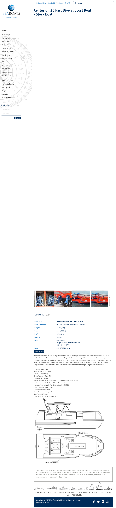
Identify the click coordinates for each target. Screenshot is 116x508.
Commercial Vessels (9, 38)
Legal (4, 91)
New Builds (6, 35)
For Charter (6, 65)
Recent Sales (6, 75)
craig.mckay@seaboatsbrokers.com (68, 343)
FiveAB (67, 3)
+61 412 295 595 (63, 345)
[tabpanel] (81, 298)
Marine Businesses (8, 62)
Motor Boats (6, 41)
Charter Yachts (7, 58)
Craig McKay (61, 340)
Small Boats (6, 55)
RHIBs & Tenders (8, 52)
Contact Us (6, 87)
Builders (60, 3)
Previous (35, 148)
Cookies (5, 94)
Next (109, 148)
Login (18, 118)
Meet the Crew (7, 81)
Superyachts (6, 48)
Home (4, 30)
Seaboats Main (41, 3)
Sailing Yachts (7, 45)
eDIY (46, 503)
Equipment (6, 69)
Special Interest (7, 72)
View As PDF (39, 351)
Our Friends (6, 98)
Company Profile (8, 84)
